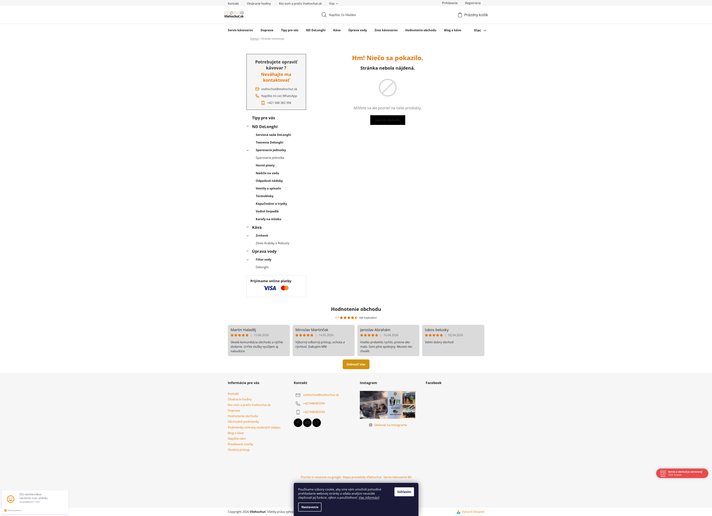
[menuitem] (240, 30)
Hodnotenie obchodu (356, 309)
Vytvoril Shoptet (473, 512)
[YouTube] (307, 422)
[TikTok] (316, 422)
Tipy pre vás (263, 117)
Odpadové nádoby (269, 181)
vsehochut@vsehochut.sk (321, 395)
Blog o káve (236, 433)
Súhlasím (404, 492)
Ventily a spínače (268, 188)
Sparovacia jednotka (270, 158)
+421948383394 (314, 403)
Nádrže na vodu (267, 173)
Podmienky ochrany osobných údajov (254, 427)
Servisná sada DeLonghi (273, 135)
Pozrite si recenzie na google (321, 477)
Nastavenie (309, 507)
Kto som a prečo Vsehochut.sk (300, 3)
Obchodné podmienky (243, 422)
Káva (257, 227)
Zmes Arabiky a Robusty (272, 243)
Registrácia (473, 3)
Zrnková (262, 235)
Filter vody (263, 259)
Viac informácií (369, 498)
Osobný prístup (239, 450)
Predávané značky (240, 444)
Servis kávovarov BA (397, 477)
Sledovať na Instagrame (390, 425)
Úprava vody (264, 251)
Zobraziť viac (356, 364)
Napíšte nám (237, 439)
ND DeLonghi (265, 126)
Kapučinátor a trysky (271, 204)
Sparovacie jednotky (271, 150)
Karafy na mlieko (268, 219)
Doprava (234, 410)
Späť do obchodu (387, 120)
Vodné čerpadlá (267, 211)
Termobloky (264, 196)
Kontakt (233, 3)
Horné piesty (265, 165)
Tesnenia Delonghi (269, 142)
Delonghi (262, 267)
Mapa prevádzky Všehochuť (362, 477)
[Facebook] (298, 422)
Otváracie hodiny (259, 3)
